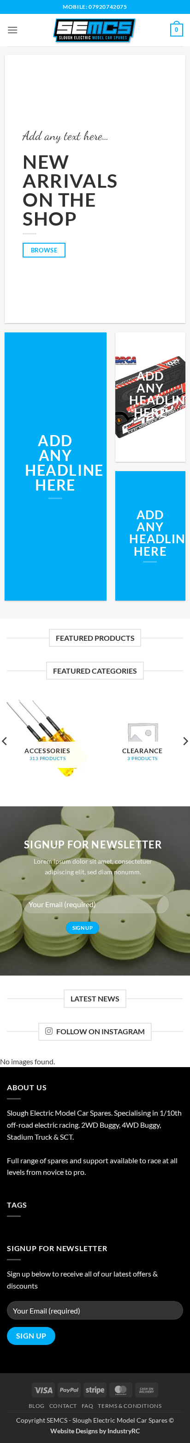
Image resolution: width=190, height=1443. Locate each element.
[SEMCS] (95, 30)
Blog (37, 1405)
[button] (12, 29)
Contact (63, 1405)
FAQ (88, 1405)
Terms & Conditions (129, 1405)
